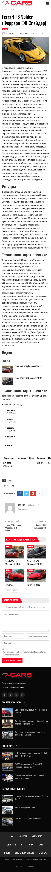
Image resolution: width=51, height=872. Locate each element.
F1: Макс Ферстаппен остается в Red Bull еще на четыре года (31, 754)
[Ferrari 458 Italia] (36, 575)
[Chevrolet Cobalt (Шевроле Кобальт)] (7, 821)
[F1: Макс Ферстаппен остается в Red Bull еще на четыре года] (7, 756)
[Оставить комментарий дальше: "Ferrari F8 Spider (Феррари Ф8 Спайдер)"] (41, 33)
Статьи (30, 844)
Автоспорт (37, 836)
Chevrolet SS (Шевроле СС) (40, 526)
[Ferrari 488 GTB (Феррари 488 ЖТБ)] (7, 369)
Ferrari (5, 29)
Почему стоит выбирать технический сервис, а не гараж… (29, 776)
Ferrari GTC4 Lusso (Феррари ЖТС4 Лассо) (13, 528)
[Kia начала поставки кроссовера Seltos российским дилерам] (7, 735)
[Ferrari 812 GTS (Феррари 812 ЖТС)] (7, 381)
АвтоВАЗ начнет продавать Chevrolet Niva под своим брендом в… (31, 722)
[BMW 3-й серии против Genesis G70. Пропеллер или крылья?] (7, 767)
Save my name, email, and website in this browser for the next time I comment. (25, 653)
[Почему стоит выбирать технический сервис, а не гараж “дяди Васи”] (7, 778)
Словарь (43, 852)
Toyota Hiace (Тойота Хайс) (25, 807)
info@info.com (18, 687)
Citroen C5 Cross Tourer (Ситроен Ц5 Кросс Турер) (31, 797)
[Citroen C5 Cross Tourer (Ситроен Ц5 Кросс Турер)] (7, 799)
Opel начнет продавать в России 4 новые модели (31, 711)
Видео (7, 852)
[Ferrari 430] (14, 575)
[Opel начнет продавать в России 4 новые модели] (7, 712)
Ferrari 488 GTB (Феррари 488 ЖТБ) (28, 366)
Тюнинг (40, 844)
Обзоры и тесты (14, 844)
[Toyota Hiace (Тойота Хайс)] (7, 810)
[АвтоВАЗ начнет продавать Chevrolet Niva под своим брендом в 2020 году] (7, 724)
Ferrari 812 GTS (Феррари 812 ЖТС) (28, 377)
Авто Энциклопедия (25, 852)
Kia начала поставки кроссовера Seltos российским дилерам (30, 733)
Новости (23, 836)
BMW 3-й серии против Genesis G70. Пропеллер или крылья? (29, 765)
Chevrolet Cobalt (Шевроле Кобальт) (29, 818)
